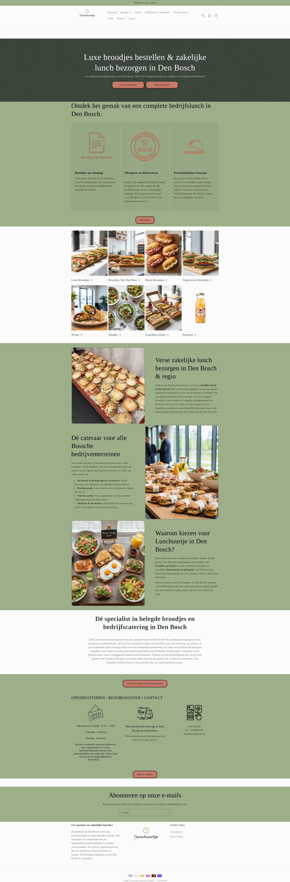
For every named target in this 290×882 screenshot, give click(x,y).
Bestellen (145, 220)
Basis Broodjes (154, 280)
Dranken (187, 334)
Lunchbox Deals (155, 334)
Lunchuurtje (134, 881)
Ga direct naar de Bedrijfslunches (145, 683)
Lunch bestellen (128, 85)
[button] (126, 12)
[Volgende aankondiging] (218, 3)
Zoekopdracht (176, 832)
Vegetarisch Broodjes (195, 280)
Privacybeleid (162, 880)
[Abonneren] (168, 812)
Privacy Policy (176, 837)
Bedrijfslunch (162, 85)
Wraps (75, 334)
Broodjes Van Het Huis (122, 280)
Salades (113, 334)
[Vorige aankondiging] (71, 3)
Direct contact (144, 774)
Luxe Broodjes (80, 280)
